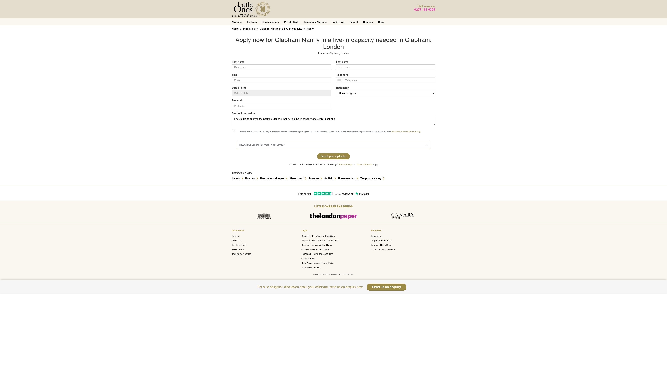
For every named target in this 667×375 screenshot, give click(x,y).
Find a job (249, 28)
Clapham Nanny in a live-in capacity (281, 28)
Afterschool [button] (296, 178)
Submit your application (333, 156)
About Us (236, 240)
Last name (342, 62)
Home (235, 28)
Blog (381, 22)
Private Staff (291, 22)
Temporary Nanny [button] (371, 178)
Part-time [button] (314, 178)
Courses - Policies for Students (315, 249)
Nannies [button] (250, 178)
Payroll (354, 22)
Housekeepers (270, 22)
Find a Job (338, 22)
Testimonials (238, 249)
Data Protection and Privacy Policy (317, 262)
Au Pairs (252, 22)
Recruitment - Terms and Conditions (318, 235)
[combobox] (340, 80)
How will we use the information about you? (262, 144)
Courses (368, 22)
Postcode (237, 100)
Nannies (237, 22)
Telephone (342, 74)
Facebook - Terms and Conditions (317, 253)
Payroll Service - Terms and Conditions (319, 240)
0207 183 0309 (424, 9)
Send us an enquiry (386, 286)
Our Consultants (239, 244)
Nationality (342, 87)
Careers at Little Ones (381, 244)
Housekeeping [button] (347, 178)
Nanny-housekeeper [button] (272, 178)
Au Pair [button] (329, 178)
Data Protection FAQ (310, 267)
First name (238, 62)
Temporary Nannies (315, 22)
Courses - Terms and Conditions (316, 244)
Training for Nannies (241, 253)
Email (235, 74)
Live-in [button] (236, 178)
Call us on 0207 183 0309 (383, 249)
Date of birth (239, 87)
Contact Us (376, 235)
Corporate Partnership (381, 240)
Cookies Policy (308, 258)
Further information (243, 113)
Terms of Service (364, 164)
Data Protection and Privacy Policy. (406, 131)
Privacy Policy (345, 164)
